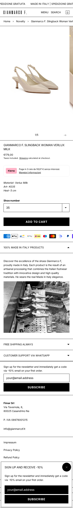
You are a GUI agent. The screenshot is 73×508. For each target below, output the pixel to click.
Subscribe (36, 499)
